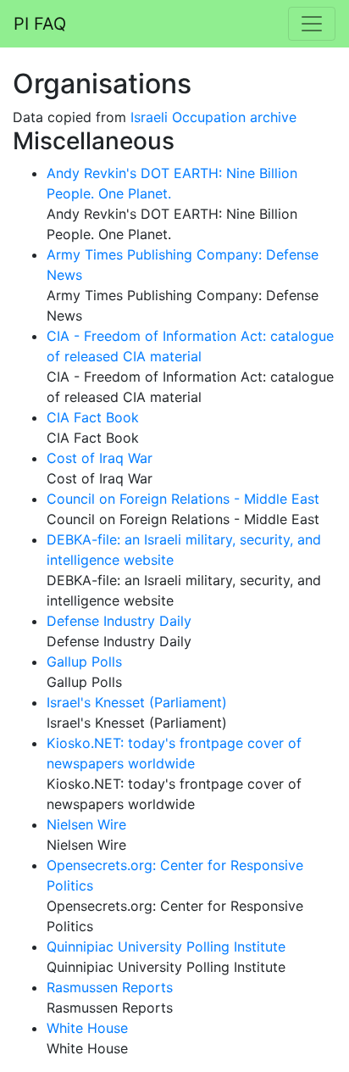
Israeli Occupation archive (213, 117)
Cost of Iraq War (99, 457)
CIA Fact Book (93, 417)
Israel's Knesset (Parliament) (137, 702)
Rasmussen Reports (110, 987)
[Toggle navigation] (311, 24)
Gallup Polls (84, 661)
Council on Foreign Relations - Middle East (183, 498)
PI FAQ (40, 24)
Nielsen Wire (86, 824)
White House (87, 1027)
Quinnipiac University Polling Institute (166, 946)
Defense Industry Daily (119, 620)
